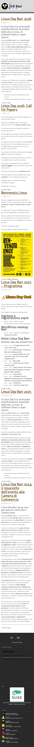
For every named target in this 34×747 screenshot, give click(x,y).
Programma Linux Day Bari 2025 (11, 434)
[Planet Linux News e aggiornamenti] (4, 737)
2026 (9, 189)
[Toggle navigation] (10, 4)
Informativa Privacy (17, 642)
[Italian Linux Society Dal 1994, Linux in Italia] (4, 713)
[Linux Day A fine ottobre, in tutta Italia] (4, 725)
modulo (9, 165)
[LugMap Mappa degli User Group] (4, 721)
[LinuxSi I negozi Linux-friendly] (4, 741)
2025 (9, 103)
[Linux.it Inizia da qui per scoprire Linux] (4, 717)
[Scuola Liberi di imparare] (4, 733)
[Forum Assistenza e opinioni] (4, 729)
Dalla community (13, 279)
